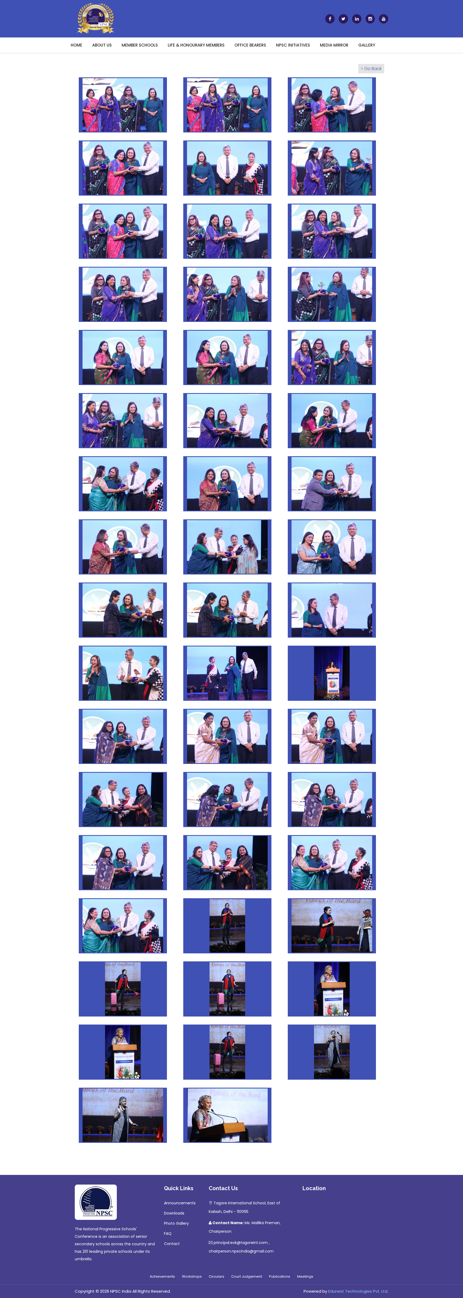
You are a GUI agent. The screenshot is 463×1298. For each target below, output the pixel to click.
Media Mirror (334, 45)
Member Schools (140, 45)
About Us (102, 45)
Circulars (216, 1276)
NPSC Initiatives (293, 45)
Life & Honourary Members (196, 45)
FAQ (167, 1233)
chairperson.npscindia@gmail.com (241, 1251)
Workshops (192, 1276)
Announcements (180, 1203)
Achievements (162, 1276)
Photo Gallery (176, 1223)
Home (76, 45)
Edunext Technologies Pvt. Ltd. (358, 1291)
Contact (172, 1243)
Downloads (174, 1213)
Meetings (305, 1276)
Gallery (366, 45)
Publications (279, 1276)
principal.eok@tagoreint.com (240, 1242)
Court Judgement (246, 1276)
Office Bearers (250, 45)
